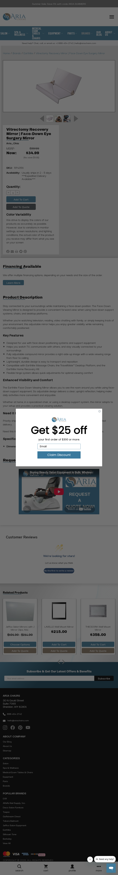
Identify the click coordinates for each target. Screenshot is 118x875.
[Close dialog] (99, 411)
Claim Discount (59, 455)
